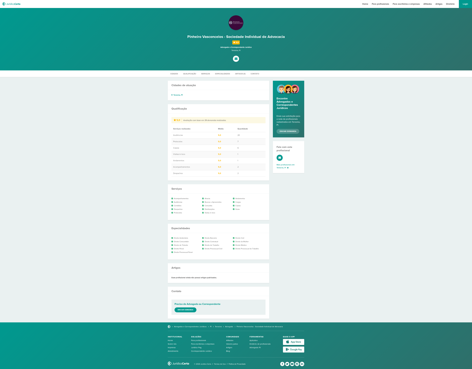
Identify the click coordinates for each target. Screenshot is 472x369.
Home (365, 4)
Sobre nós (172, 344)
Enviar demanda (185, 310)
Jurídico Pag (196, 347)
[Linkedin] (302, 366)
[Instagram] (297, 366)
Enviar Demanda (288, 131)
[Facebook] (282, 366)
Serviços (205, 74)
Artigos (438, 4)
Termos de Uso (220, 364)
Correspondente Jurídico (201, 351)
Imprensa (172, 347)
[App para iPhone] (293, 344)
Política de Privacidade (237, 364)
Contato (255, 74)
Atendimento (173, 351)
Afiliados (427, 4)
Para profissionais (380, 4)
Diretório (450, 4)
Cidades (174, 74)
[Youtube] (292, 366)
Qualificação (189, 74)
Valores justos (232, 344)
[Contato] (236, 59)
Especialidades (222, 74)
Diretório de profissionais (260, 344)
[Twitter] (287, 366)
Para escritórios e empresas (406, 4)
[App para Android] (293, 352)
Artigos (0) (240, 74)
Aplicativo (254, 340)
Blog (228, 351)
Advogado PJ (255, 347)
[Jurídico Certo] (11, 6)
